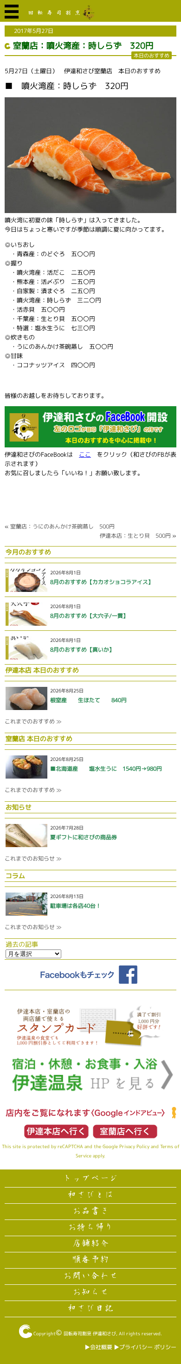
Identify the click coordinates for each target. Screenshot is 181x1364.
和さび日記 (90, 1308)
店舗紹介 (90, 1243)
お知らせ (90, 1292)
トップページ (90, 1178)
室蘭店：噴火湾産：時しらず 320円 (83, 45)
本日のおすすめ (151, 55)
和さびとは (90, 1195)
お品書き (90, 1211)
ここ (85, 454)
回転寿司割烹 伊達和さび (90, 1333)
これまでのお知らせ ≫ (33, 858)
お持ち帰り (90, 1227)
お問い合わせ (90, 1276)
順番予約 (90, 1259)
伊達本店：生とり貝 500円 (135, 536)
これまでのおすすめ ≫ (33, 721)
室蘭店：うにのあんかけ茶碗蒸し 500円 (62, 526)
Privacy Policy (134, 1146)
